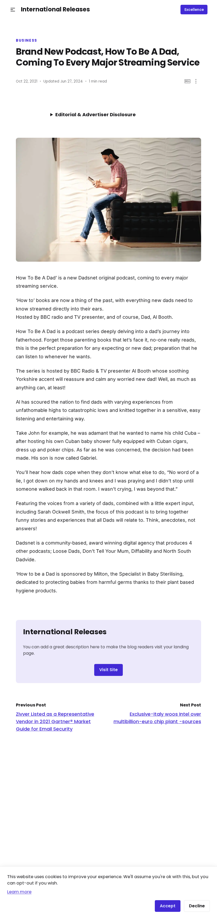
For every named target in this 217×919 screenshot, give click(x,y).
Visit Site (108, 670)
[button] (13, 10)
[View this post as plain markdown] (187, 81)
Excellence (194, 9)
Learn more (19, 892)
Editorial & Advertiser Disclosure (95, 114)
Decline (197, 906)
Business (26, 40)
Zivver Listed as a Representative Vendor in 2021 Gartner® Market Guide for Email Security (55, 721)
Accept (167, 906)
